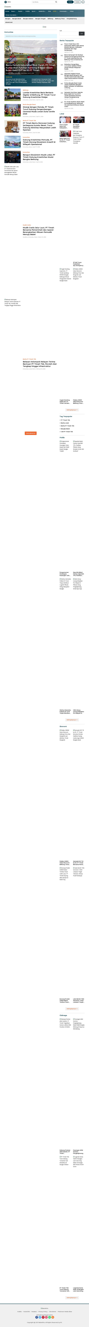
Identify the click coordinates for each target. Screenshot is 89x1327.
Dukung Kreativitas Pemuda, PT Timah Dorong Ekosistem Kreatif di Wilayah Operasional (39, 142)
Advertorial (8, 22)
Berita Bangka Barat (29, 104)
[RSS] (52, 1317)
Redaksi (34, 1311)
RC (61, 1322)
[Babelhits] (7, 6)
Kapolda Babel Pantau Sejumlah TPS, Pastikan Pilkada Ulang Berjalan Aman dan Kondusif (78, 574)
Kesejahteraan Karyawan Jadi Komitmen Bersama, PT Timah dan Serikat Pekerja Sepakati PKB (43, 80)
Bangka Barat (16, 18)
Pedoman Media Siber (65, 1311)
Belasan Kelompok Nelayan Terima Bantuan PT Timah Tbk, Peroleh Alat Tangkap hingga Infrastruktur (40, 364)
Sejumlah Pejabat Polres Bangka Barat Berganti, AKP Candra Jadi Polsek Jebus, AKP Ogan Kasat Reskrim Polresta (74, 76)
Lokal (22, 73)
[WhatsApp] (49, 1317)
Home (70, 2)
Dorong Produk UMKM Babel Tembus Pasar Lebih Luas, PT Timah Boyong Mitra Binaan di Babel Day (65, 1000)
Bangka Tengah (40, 18)
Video (72, 11)
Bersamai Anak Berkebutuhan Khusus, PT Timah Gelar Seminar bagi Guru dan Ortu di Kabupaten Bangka (16, 81)
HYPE (54, 11)
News (13, 11)
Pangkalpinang (72, 18)
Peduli (20, 11)
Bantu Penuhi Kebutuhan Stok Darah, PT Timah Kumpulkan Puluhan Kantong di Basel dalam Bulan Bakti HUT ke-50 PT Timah (30, 68)
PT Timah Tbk (65, 420)
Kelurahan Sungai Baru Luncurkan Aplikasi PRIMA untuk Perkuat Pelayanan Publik (72, 67)
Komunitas (17, 73)
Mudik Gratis (27, 225)
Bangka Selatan (28, 18)
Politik (28, 11)
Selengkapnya (30, 433)
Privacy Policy (43, 1311)
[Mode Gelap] (83, 2)
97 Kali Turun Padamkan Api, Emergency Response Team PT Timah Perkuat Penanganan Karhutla (78, 264)
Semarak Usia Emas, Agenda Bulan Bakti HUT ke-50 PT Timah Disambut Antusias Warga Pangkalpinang (73, 95)
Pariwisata (63, 11)
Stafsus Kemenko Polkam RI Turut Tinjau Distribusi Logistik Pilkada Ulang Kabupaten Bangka (65, 711)
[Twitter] (40, 1317)
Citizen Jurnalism (10, 15)
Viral (49, 11)
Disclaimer (52, 1311)
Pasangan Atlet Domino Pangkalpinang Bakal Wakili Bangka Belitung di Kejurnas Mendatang (78, 1151)
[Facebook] (36, 1317)
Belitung (50, 18)
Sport (33, 11)
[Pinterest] (43, 1317)
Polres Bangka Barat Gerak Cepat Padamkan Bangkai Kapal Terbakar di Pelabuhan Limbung (73, 85)
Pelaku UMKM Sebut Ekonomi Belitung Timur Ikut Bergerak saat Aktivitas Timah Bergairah (78, 401)
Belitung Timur (60, 18)
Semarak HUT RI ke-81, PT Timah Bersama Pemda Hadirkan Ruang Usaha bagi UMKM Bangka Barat (78, 862)
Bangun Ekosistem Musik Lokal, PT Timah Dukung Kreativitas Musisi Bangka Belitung (39, 157)
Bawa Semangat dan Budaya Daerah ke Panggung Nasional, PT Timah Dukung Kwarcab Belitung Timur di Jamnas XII (74, 57)
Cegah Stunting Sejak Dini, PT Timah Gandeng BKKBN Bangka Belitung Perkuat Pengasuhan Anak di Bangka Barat (65, 401)
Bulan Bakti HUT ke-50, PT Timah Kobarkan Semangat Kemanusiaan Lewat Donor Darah (65, 140)
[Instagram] (46, 1317)
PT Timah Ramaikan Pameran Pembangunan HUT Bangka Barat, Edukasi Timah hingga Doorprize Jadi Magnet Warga (78, 126)
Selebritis (42, 11)
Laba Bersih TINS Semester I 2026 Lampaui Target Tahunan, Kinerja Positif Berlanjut (78, 1000)
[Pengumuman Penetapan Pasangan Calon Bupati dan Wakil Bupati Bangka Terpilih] (65, 505)
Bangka (7, 18)
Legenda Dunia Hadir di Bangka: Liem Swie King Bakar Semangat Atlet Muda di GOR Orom (78, 1289)
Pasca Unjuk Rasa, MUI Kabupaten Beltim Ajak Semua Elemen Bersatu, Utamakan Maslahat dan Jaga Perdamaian (74, 47)
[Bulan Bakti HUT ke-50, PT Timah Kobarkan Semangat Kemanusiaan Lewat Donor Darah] (65, 133)
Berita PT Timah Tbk (29, 120)
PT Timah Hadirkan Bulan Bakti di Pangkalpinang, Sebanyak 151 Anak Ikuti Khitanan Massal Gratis (74, 104)
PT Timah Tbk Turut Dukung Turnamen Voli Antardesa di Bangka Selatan (65, 1289)
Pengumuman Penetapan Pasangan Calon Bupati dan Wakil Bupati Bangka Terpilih (65, 574)
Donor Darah (10, 62)
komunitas (26, 137)
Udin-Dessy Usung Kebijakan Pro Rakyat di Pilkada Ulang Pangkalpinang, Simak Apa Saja (78, 711)
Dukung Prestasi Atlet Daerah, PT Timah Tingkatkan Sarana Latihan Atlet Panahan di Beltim (65, 1151)
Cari (61, 30)
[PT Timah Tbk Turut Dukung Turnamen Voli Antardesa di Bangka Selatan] (65, 1221)
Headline (25, 237)
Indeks (77, 2)
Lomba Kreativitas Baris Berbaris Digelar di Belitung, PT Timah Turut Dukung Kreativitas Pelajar (39, 95)
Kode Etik (27, 1311)
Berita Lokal (65, 423)
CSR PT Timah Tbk (67, 431)
